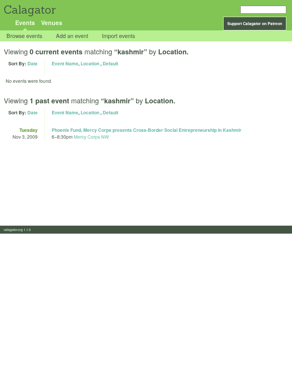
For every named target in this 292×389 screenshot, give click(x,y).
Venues (51, 22)
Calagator (29, 10)
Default (110, 63)
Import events (118, 36)
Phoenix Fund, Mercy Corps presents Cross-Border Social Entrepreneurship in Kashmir (146, 130)
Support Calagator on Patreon (254, 23)
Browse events (24, 36)
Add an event (72, 36)
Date (32, 63)
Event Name (65, 63)
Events (25, 22)
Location (90, 63)
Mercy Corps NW (91, 136)
